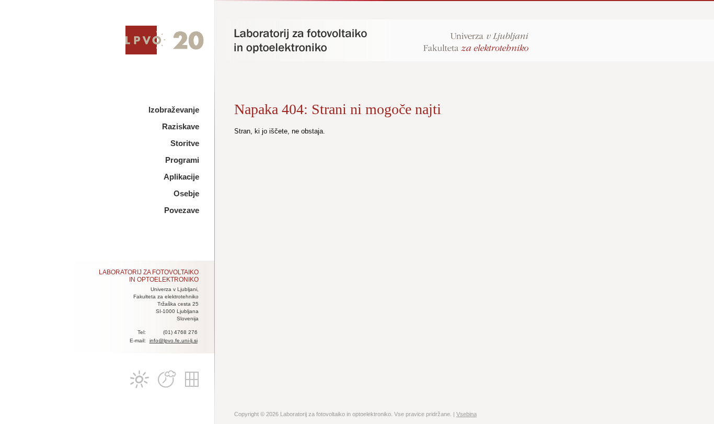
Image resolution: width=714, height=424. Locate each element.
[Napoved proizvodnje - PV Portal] (165, 379)
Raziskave (180, 126)
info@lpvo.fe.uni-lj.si (173, 340)
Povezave (181, 210)
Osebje (186, 193)
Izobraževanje (173, 109)
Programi (182, 159)
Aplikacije (181, 176)
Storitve (184, 143)
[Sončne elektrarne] (191, 379)
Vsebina (466, 414)
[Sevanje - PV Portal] (139, 379)
